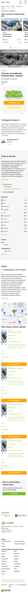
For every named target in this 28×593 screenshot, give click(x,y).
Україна (16, 558)
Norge (3, 556)
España (3, 571)
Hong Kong (17, 563)
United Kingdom (5, 568)
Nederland (4, 561)
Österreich (17, 553)
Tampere (3, 8)
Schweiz (16, 556)
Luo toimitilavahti (6, 541)
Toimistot (13, 6)
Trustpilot (3, 505)
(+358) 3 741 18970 (6, 532)
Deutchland (4, 558)
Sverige (3, 553)
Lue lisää (9, 144)
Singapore (17, 566)
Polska (16, 561)
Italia (15, 551)
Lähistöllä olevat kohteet (14, 107)
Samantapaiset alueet (14, 102)
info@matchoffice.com (6, 530)
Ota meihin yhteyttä (20, 543)
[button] (20, 20)
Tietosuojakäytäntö (5, 581)
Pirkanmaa (19, 6)
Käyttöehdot (15, 581)
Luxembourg (4, 566)
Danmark (3, 551)
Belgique (3, 563)
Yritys (2, 543)
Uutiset (3, 546)
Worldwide (17, 571)
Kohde (7, 6)
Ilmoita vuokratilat (19, 541)
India (15, 568)
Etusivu (2, 6)
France (3, 573)
